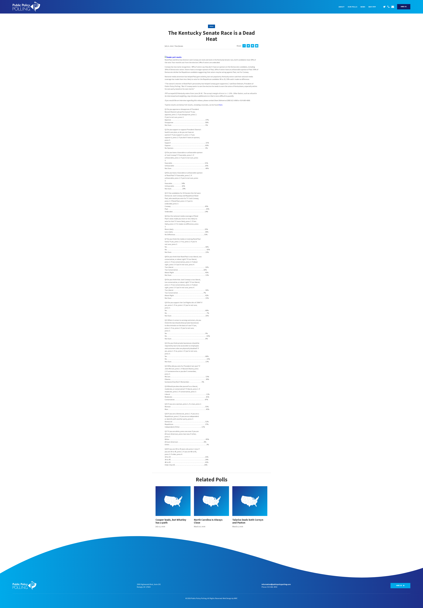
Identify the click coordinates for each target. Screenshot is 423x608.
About (342, 7)
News (363, 7)
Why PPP (372, 7)
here (220, 105)
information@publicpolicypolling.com (276, 584)
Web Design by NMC (230, 598)
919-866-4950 (272, 587)
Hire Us (404, 7)
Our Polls (352, 7)
